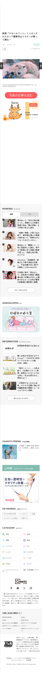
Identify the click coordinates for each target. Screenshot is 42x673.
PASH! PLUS (24, 620)
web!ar (23, 617)
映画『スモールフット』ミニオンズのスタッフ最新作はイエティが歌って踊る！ (20, 36)
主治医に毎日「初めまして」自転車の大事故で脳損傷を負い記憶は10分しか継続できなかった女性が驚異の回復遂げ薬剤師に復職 (28, 277)
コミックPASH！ (7, 628)
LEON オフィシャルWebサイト (11, 625)
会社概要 (28, 660)
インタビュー (24, 514)
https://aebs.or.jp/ (34, 651)
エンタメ (36, 44)
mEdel (4, 620)
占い (28, 546)
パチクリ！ (24, 625)
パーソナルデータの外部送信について (25, 658)
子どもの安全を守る (10, 514)
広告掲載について (33, 570)
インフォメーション (12, 571)
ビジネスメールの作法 (11, 518)
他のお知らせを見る (21, 398)
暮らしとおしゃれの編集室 (10, 623)
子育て (8, 564)
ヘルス (29, 558)
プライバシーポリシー (17, 660)
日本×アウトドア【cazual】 (29, 623)
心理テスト (24, 518)
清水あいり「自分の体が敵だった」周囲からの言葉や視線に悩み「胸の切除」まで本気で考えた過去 (28, 224)
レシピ (8, 552)
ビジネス (30, 552)
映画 (5, 49)
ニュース (9, 546)
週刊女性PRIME (6, 617)
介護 (33, 514)
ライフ (29, 564)
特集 (28, 534)
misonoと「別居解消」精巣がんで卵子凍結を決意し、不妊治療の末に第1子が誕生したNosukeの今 (28, 263)
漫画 (28, 540)
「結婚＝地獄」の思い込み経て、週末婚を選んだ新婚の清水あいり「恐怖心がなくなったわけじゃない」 (28, 236)
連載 (7, 540)
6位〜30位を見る (21, 290)
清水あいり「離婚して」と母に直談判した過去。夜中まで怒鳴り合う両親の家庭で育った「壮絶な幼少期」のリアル (28, 250)
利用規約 (9, 658)
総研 (7, 534)
